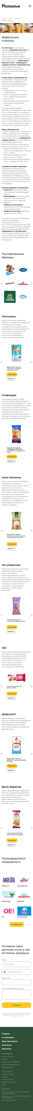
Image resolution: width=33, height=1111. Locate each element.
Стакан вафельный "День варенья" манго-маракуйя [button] (15, 833)
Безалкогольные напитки (8, 1082)
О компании (8, 1037)
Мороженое (18, 18)
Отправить (16, 1005)
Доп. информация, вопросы (13, 988)
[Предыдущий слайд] (1, 283)
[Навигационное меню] (30, 6)
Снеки (3, 1084)
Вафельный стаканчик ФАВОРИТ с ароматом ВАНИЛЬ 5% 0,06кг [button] (16, 760)
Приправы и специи (7, 1079)
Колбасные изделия (7, 1067)
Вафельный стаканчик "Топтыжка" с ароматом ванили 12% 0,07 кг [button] (14, 368)
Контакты (7, 1045)
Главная (4, 18)
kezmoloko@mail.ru (8, 1098)
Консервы (4, 1059)
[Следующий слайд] (31, 283)
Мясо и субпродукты (7, 1071)
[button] (16, 924)
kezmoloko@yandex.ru (9, 1093)
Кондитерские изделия (8, 1074)
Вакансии (6, 1049)
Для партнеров (9, 1041)
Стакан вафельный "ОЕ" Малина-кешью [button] (14, 687)
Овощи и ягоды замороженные (10, 1064)
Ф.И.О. (4, 960)
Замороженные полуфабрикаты (10, 1062)
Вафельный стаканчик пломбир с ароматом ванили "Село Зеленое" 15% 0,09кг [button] (16, 536)
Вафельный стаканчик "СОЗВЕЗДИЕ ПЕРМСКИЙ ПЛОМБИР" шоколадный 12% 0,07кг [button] (16, 450)
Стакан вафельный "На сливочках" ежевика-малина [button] (16, 620)
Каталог (11, 18)
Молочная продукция (8, 1056)
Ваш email (6, 978)
